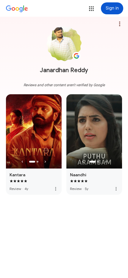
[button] (91, 9)
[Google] (17, 9)
